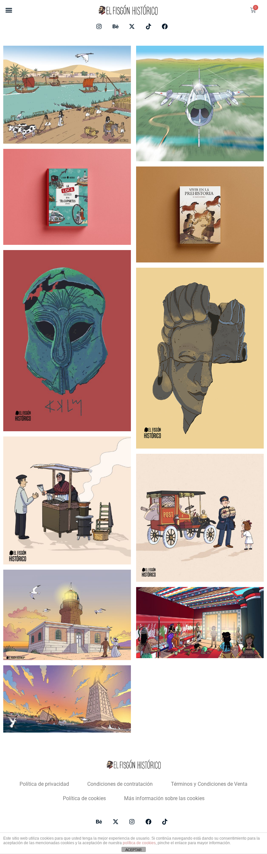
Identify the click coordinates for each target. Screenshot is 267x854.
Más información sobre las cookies (164, 798)
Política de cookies (84, 798)
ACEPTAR (133, 850)
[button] (8, 10)
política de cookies (139, 843)
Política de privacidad (44, 784)
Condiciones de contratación (120, 784)
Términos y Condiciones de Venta (209, 784)
